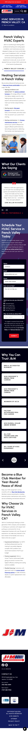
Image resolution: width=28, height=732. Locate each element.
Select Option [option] (8, 317)
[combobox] (14, 317)
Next (25, 69)
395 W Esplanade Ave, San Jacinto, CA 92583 (10, 678)
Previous (3, 69)
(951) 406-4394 (7, 6)
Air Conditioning (9, 306)
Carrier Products (10, 310)
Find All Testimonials (11, 213)
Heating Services (10, 308)
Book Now (17, 11)
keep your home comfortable (11, 85)
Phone (5, 278)
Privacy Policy (14, 721)
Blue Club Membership (18, 492)
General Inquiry (9, 303)
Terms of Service (15, 329)
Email (6, 271)
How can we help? (9, 286)
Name (6, 263)
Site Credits (14, 716)
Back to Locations (9, 25)
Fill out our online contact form (13, 249)
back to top (13, 725)
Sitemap (14, 718)
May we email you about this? (13, 314)
